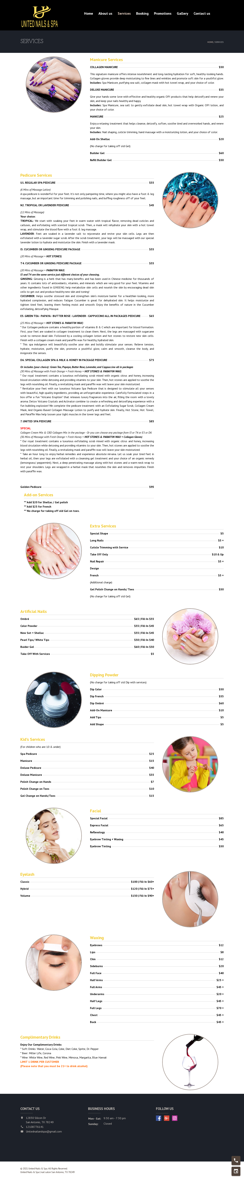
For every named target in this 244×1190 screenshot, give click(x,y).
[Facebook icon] (158, 1118)
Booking (142, 13)
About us (105, 13)
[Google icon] (166, 1118)
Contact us (202, 13)
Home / (211, 42)
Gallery (182, 13)
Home (88, 13)
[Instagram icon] (174, 1118)
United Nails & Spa (29, 1172)
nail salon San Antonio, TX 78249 (57, 1172)
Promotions (162, 13)
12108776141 (35, 1127)
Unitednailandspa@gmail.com (44, 1131)
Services (124, 13)
